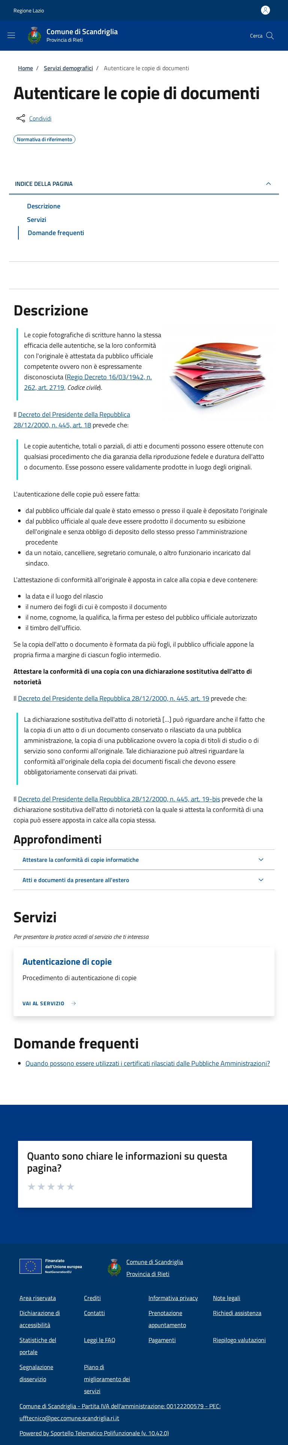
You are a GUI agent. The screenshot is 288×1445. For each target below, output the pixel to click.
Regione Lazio (29, 10)
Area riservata (38, 1297)
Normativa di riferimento (44, 138)
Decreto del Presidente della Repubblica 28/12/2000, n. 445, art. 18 (72, 419)
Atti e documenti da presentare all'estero (75, 879)
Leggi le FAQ (100, 1339)
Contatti (94, 1312)
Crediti (92, 1297)
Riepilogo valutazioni (239, 1339)
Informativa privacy (173, 1297)
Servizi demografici (68, 67)
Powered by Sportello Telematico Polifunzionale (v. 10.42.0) (94, 1432)
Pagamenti (162, 1339)
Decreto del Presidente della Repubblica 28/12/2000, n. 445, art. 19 (113, 698)
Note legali (226, 1297)
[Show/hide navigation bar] (11, 35)
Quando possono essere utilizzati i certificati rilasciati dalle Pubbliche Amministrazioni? (148, 1063)
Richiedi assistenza (237, 1312)
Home (25, 67)
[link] (51, 1003)
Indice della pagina (44, 183)
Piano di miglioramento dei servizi (107, 1378)
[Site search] (270, 35)
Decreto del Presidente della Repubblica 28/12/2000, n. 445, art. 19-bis (119, 799)
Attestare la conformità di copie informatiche (80, 859)
